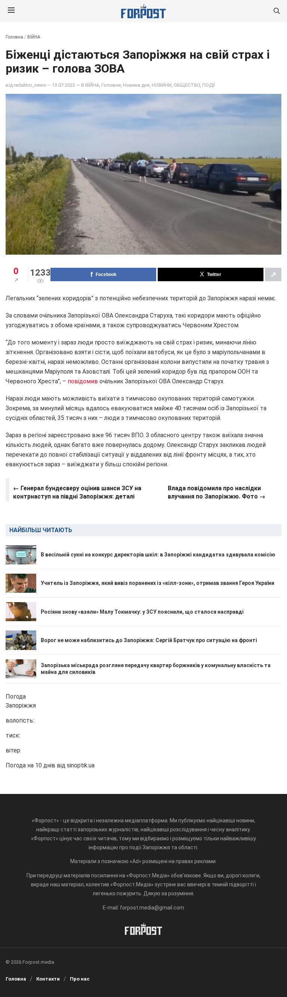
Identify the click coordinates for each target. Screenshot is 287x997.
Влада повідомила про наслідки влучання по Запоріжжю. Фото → (216, 492)
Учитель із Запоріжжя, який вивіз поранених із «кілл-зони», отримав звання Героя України (157, 583)
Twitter (214, 274)
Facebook (106, 274)
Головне (111, 85)
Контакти (48, 979)
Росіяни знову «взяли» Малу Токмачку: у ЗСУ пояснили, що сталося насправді (142, 612)
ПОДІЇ (208, 85)
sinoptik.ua (81, 765)
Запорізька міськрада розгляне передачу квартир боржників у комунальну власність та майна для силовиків (156, 668)
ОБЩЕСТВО (187, 85)
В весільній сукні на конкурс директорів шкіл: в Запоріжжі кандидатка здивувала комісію (158, 555)
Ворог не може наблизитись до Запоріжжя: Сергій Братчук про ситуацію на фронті (149, 640)
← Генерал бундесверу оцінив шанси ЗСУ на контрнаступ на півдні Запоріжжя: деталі (77, 492)
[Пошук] (276, 11)
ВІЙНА (33, 37)
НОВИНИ (162, 85)
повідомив (83, 381)
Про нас (80, 979)
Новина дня (136, 85)
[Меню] (11, 11)
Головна (14, 37)
